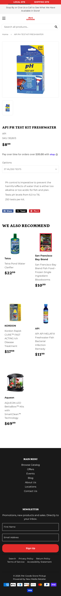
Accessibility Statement (39, 562)
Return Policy (43, 558)
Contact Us (30, 491)
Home (5, 34)
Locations (30, 486)
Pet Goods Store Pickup (33, 576)
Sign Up (30, 548)
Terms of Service (15, 562)
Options (7, 162)
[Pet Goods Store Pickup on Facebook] (56, 567)
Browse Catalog (30, 464)
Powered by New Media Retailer (29, 579)
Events (30, 473)
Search (12, 558)
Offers (30, 469)
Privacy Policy (26, 558)
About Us (30, 482)
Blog (30, 478)
